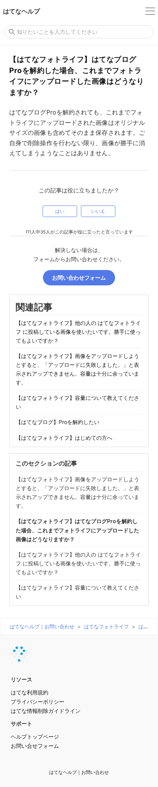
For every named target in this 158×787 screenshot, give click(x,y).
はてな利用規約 (29, 692)
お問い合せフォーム (35, 745)
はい (59, 211)
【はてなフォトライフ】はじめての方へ (64, 437)
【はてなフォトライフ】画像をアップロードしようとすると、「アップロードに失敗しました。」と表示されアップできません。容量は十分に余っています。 (77, 369)
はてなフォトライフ (106, 626)
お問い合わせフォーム (79, 277)
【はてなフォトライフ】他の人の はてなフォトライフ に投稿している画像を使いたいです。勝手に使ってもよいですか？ (78, 332)
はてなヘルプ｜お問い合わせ (42, 626)
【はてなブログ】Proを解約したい (57, 422)
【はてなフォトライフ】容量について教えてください (77, 402)
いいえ (98, 211)
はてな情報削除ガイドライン (46, 710)
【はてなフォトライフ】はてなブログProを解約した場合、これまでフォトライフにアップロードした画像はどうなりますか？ (77, 530)
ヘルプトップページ (35, 736)
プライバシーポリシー (37, 701)
